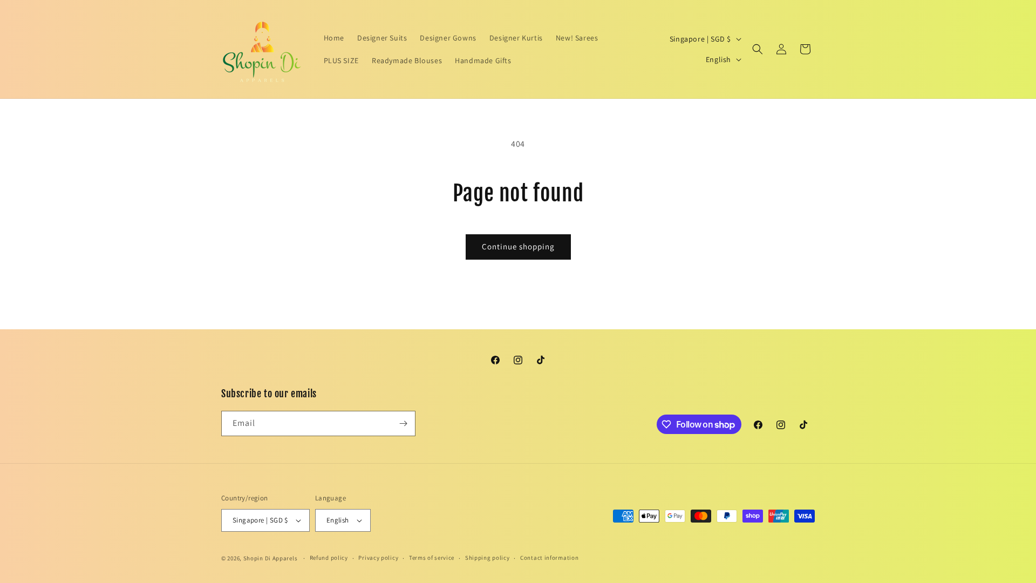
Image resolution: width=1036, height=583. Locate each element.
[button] (757, 49)
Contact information (549, 557)
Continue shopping (518, 246)
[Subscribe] (403, 423)
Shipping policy (487, 557)
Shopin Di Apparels (270, 558)
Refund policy (329, 557)
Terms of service (431, 557)
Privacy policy (378, 557)
